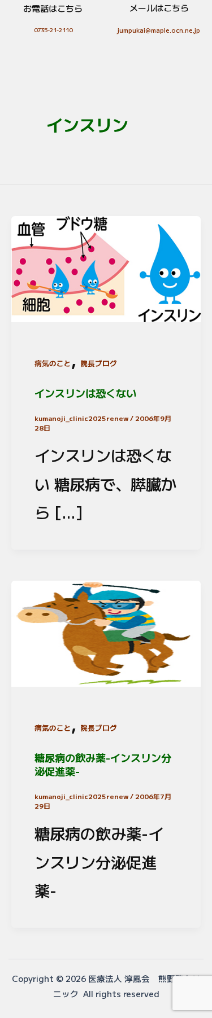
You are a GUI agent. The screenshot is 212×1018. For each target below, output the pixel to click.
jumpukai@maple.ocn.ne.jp (159, 29)
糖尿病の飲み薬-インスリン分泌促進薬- (102, 764)
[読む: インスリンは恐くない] (106, 266)
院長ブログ (98, 363)
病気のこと (52, 363)
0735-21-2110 (53, 29)
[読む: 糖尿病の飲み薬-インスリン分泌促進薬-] (106, 631)
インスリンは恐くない (85, 392)
